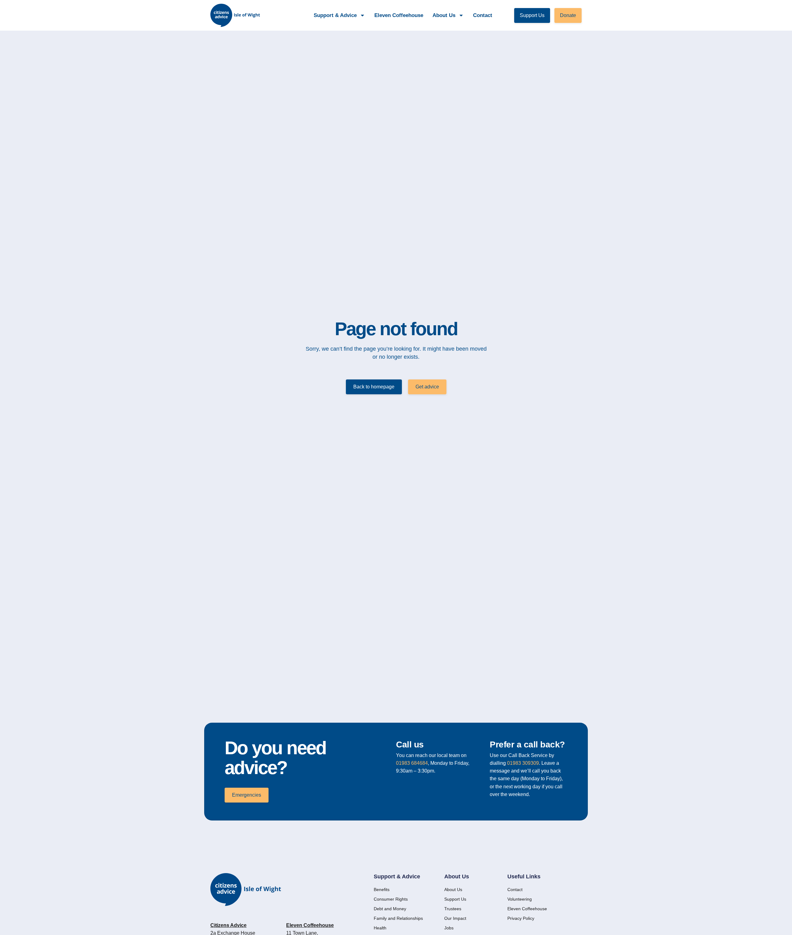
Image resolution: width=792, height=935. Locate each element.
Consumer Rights (391, 899)
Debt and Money (390, 908)
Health (380, 927)
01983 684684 (412, 763)
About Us (453, 889)
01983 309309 (523, 763)
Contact (482, 15)
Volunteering (519, 899)
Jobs (449, 927)
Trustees (452, 908)
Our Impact (455, 918)
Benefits (382, 889)
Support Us (455, 899)
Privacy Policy (520, 918)
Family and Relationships (398, 918)
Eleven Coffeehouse (398, 15)
